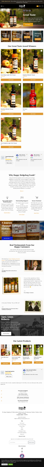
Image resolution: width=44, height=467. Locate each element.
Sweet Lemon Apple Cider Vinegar (16, 358)
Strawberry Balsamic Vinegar (7, 109)
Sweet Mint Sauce (4, 357)
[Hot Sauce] (33, 95)
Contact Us (22, 434)
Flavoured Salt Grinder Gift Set (26, 358)
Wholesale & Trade (22, 431)
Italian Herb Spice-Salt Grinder (38, 358)
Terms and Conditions (22, 424)
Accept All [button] (10, 464)
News (22, 428)
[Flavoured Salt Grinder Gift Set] (27, 350)
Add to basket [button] (11, 79)
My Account (22, 423)
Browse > (22, 191)
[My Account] (40, 6)
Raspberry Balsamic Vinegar (29, 75)
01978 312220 (23, 417)
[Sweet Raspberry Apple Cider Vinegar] (11, 129)
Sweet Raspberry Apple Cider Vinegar (9, 143)
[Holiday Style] (17, 36)
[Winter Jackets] (27, 36)
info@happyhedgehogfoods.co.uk (23, 418)
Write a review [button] (9, 163)
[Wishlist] (19, 51)
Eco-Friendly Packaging (22, 432)
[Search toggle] (38, 6)
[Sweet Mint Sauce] (5, 350)
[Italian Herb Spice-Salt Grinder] (38, 350)
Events (22, 429)
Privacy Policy (22, 426)
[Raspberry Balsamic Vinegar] (33, 61)
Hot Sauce (25, 109)
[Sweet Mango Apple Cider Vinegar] (11, 61)
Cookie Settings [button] (4, 464)
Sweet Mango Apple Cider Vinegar (8, 75)
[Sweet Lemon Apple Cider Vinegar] (16, 350)
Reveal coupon (31, 442)
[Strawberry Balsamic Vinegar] (11, 95)
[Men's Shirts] (6, 36)
